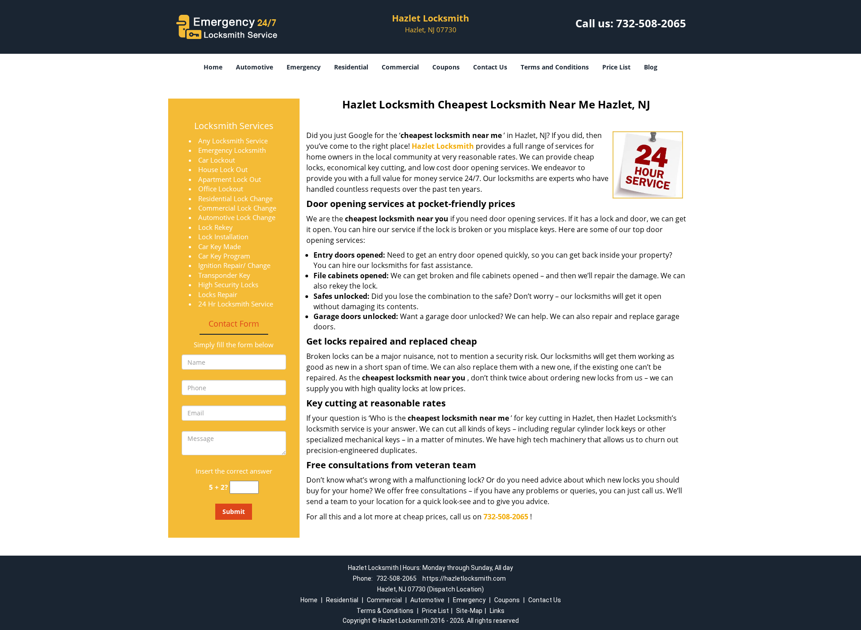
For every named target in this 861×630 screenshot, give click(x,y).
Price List (616, 67)
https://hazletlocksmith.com (464, 578)
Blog (650, 67)
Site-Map (469, 610)
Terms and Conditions (555, 67)
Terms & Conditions (385, 610)
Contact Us (490, 67)
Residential (351, 67)
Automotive (254, 67)
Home (213, 67)
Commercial (400, 67)
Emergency (304, 67)
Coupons (446, 67)
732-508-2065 (651, 23)
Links (497, 610)
